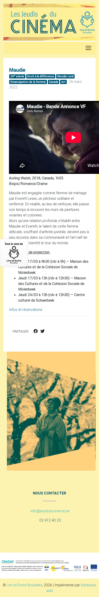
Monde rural (65, 76)
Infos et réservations (25, 309)
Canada (53, 82)
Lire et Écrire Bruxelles (24, 585)
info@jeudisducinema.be (50, 511)
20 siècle (17, 76)
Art (63, 82)
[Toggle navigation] (88, 48)
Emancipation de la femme (28, 82)
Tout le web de (14, 244)
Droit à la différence (40, 76)
